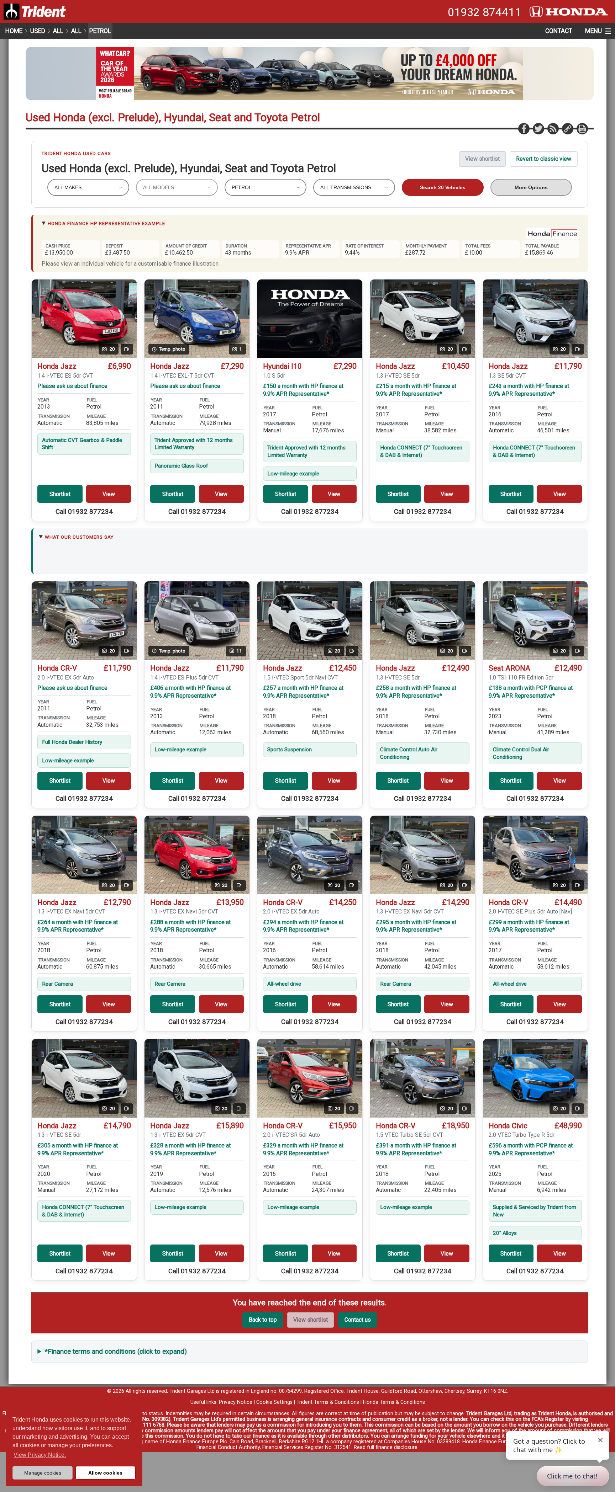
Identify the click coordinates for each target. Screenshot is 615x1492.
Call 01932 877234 (84, 512)
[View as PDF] (582, 128)
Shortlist (59, 494)
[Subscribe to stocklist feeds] (553, 128)
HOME (13, 30)
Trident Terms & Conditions (327, 1402)
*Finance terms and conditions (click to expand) (116, 1351)
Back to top (263, 1319)
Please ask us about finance (72, 386)
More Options (531, 187)
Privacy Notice (235, 1402)
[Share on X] (538, 128)
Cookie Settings (274, 1402)
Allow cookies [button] (105, 1473)
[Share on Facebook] (523, 128)
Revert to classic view (543, 158)
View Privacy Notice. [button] (40, 1455)
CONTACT (558, 30)
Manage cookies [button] (42, 1473)
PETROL (100, 30)
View (108, 494)
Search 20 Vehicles (443, 187)
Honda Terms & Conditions (394, 1402)
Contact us (358, 1319)
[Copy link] (567, 128)
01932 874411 (484, 12)
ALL (58, 30)
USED (37, 30)
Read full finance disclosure (385, 1447)
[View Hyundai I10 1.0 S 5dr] (309, 318)
